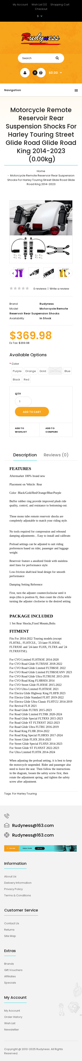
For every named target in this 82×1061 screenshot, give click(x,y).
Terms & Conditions (17, 895)
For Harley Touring (24, 794)
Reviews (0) (56, 455)
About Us (10, 876)
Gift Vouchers (13, 970)
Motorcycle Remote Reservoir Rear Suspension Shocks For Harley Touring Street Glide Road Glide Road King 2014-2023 (41, 180)
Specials (10, 983)
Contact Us (11, 923)
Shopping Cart (59, 4)
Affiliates (10, 976)
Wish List (9, 1023)
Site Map (10, 936)
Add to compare (51, 430)
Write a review (59, 289)
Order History (13, 1017)
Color (16, 364)
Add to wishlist (21, 430)
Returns (9, 930)
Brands (9, 964)
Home (41, 171)
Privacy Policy (13, 889)
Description (25, 455)
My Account (20, 4)
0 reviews (39, 289)
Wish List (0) (39, 4)
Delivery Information (18, 883)
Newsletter (11, 1030)
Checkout (41, 9)
